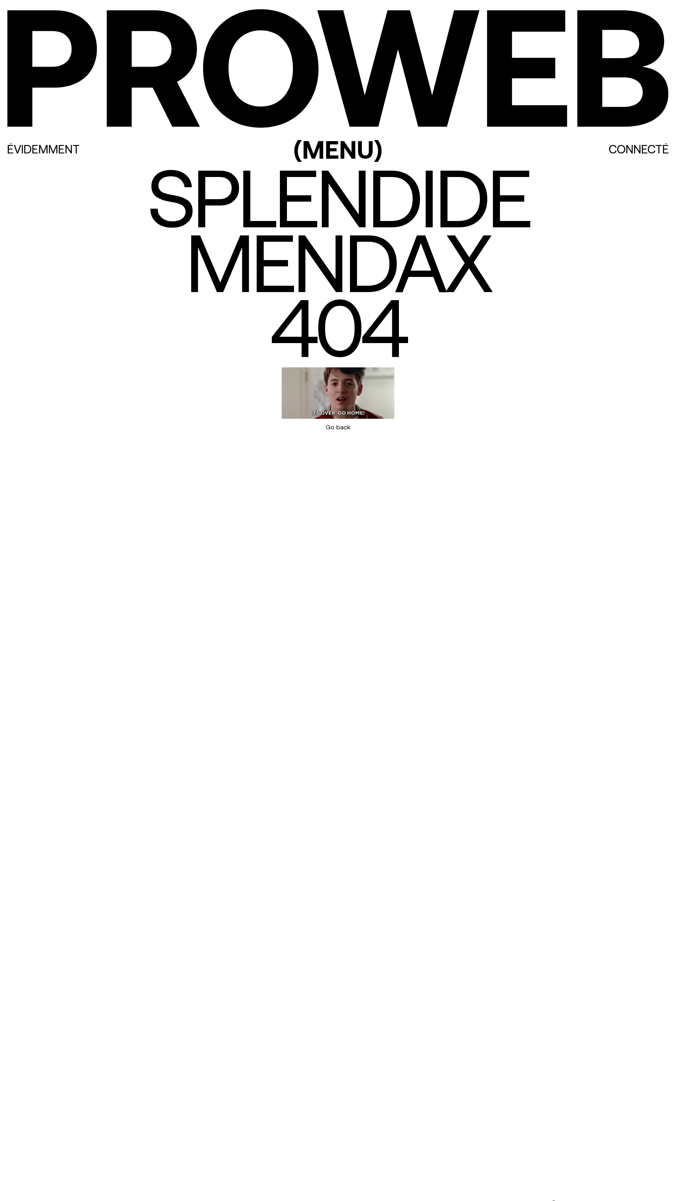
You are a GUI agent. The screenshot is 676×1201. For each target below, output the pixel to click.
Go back (338, 427)
